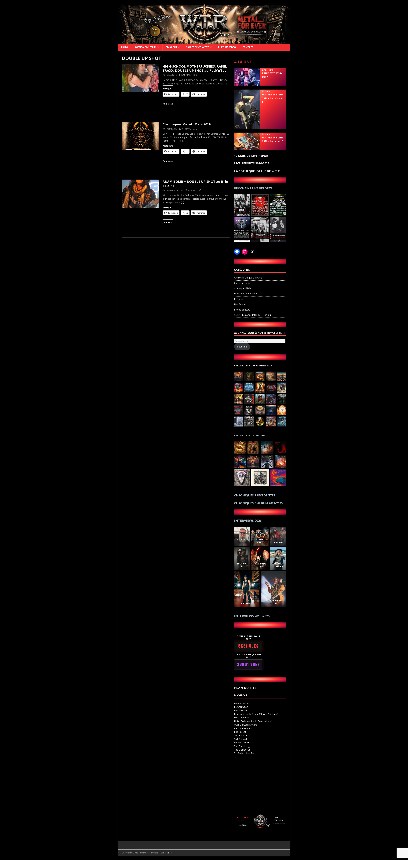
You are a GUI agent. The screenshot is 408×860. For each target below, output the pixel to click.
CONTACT (248, 47)
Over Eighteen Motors (245, 724)
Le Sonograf (240, 710)
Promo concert (242, 309)
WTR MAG (186, 75)
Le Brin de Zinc (242, 703)
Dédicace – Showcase (245, 293)
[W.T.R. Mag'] (204, 41)
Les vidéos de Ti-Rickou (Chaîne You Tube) (256, 713)
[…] (225, 83)
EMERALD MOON (260, 565)
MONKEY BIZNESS (260, 541)
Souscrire (242, 346)
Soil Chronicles (241, 739)
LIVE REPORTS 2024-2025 (251, 163)
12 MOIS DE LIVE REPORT (252, 156)
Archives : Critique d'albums (248, 277)
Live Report (240, 304)
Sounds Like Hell (242, 742)
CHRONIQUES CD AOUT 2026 (249, 435)
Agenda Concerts (146, 47)
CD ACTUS (171, 47)
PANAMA (278, 542)
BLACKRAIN (246, 603)
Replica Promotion (243, 728)
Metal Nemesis (242, 717)
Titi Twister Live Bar (244, 753)
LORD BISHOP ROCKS (274, 602)
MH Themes (166, 852)
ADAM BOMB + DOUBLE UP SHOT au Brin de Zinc (195, 183)
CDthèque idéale (242, 288)
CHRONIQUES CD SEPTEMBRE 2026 (253, 365)
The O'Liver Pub (242, 749)
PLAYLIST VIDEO (227, 47)
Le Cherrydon (241, 706)
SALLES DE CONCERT (197, 47)
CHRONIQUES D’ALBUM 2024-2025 (258, 503)
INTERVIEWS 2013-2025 (252, 616)
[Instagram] (245, 252)
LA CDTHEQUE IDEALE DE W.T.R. (257, 171)
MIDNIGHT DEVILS (278, 565)
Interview (239, 298)
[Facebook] (237, 252)
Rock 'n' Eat (240, 731)
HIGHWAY (241, 565)
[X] (252, 252)
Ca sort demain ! (242, 283)
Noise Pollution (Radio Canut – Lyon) (253, 721)
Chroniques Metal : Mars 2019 (187, 124)
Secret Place (240, 735)
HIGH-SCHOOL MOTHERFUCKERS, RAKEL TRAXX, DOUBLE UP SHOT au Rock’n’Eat (195, 68)
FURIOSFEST (241, 541)
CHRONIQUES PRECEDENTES (254, 495)
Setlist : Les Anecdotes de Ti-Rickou (252, 314)
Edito (124, 47)
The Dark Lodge (242, 746)
